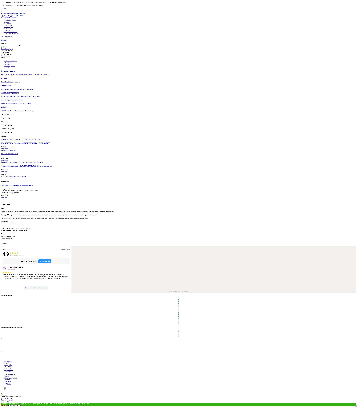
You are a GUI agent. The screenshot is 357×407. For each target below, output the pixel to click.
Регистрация (9, 49)
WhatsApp (5, 17)
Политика (7, 371)
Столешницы (8, 23)
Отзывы (7, 383)
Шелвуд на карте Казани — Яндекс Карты (178, 291)
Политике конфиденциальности (79, 403)
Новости (7, 363)
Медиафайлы (8, 366)
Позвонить (14, 17)
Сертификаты (8, 370)
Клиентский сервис (10, 378)
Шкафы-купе (8, 27)
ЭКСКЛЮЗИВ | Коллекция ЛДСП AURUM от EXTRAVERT (25, 143)
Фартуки (7, 30)
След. (19, 176)
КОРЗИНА (19, 15)
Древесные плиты (10, 20)
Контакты (7, 385)
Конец (24, 176)
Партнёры (7, 368)
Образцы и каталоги (10, 32)
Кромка (6, 22)
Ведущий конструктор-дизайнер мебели (17, 185)
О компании (8, 361)
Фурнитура (8, 25)
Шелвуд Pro (8, 365)
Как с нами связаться (9, 154)
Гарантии (7, 379)
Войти (3, 49)
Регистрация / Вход (8, 15)
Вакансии (7, 381)
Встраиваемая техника (11, 33)
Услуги (6, 376)
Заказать (3, 8)
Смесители (7, 28)
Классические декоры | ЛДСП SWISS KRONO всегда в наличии (26, 166)
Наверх (4, 395)
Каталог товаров (9, 374)
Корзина (3, 50)
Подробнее (4, 148)
